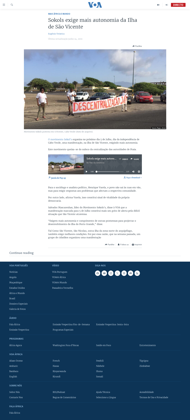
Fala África (14, 324)
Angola (12, 277)
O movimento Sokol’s (60, 139)
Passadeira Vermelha (62, 288)
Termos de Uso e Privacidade (154, 397)
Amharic (13, 366)
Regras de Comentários (64, 397)
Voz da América (96, 162)
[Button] (137, 46)
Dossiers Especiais (18, 303)
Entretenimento (148, 345)
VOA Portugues (59, 272)
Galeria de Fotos (17, 309)
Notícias (13, 272)
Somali (99, 376)
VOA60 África (59, 277)
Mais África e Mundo (59, 14)
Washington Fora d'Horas (66, 345)
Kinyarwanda (59, 371)
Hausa (56, 366)
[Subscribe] (130, 273)
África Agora (15, 345)
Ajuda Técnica (103, 392)
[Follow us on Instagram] (110, 273)
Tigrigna (144, 361)
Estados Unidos (17, 288)
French (56, 361)
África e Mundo (17, 293)
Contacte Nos (16, 397)
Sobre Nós (14, 392)
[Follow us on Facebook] (97, 273)
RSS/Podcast (59, 392)
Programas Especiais (63, 330)
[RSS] (137, 273)
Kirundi (56, 376)
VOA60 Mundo (59, 282)
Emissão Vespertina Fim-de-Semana (71, 324)
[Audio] (167, 5)
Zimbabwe (145, 366)
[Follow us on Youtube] (104, 273)
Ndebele (100, 366)
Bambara (13, 371)
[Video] (158, 5)
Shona (99, 371)
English (13, 376)
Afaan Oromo (16, 361)
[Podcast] (124, 273)
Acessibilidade (147, 392)
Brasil (12, 298)
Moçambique (15, 282)
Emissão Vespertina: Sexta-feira (112, 324)
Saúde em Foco (103, 345)
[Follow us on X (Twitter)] (117, 273)
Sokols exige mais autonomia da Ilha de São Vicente (115, 158)
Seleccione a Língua (106, 397)
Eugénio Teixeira (56, 34)
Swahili (100, 361)
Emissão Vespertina (19, 330)
